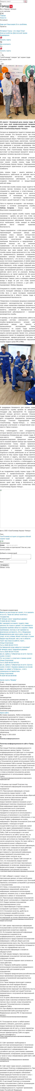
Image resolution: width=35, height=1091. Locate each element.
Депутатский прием (20, 33)
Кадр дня (3, 24)
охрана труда (5, 538)
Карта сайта (4, 713)
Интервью (4, 31)
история (13, 536)
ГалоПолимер (5, 536)
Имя (1, 562)
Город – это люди (14, 31)
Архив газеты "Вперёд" (8, 680)
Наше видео (11, 24)
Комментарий (5, 559)
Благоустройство (6, 33)
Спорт (23, 31)
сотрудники (21, 536)
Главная (3, 15)
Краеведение (4, 35)
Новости (3, 18)
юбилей (28, 536)
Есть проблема (21, 24)
